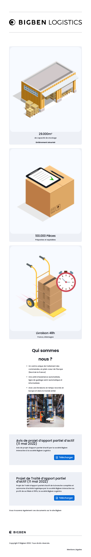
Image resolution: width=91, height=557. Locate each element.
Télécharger (66, 457)
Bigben (58, 510)
